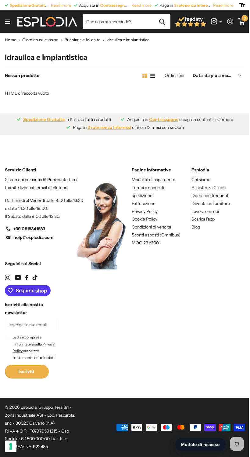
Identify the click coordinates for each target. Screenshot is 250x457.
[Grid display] (144, 76)
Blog (195, 227)
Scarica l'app (203, 219)
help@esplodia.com (33, 237)
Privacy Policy (145, 211)
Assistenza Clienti (208, 187)
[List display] (152, 76)
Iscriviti (27, 371)
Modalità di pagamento (153, 179)
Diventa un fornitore (210, 203)
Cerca (162, 21)
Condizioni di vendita (151, 227)
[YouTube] (18, 277)
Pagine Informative (151, 170)
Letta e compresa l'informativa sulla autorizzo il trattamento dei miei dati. (33, 347)
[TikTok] (35, 277)
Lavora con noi (205, 211)
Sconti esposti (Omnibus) (156, 235)
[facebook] (26, 277)
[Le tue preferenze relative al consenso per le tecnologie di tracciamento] (10, 446)
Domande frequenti (210, 195)
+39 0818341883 (29, 229)
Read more (61, 5)
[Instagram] (7, 277)
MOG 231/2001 (146, 243)
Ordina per (175, 75)
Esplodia (200, 170)
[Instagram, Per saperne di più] (216, 21)
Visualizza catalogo (8, 21)
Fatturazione (143, 203)
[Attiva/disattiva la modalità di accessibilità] (242, 5)
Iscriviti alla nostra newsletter (24, 308)
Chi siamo (200, 179)
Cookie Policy (144, 219)
